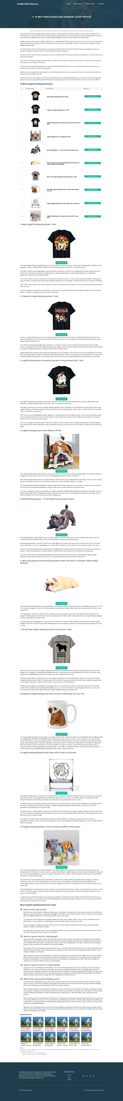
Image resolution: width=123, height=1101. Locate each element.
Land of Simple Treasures (93, 1049)
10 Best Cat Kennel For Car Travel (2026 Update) (33, 1052)
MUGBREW (22, 1051)
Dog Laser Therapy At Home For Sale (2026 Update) (34, 1054)
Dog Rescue (101, 3)
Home (68, 3)
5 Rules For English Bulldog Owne (30, 1049)
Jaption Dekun (83, 1049)
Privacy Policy (87, 1090)
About (69, 1075)
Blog (69, 1077)
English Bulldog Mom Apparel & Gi (66, 1049)
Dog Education (89, 3)
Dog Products (78, 3)
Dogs (23, 1048)
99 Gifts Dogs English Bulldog (46, 1049)
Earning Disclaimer (95, 1090)
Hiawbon (77, 1049)
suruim (27, 1051)
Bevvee (55, 1049)
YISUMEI (32, 1051)
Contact (69, 1079)
